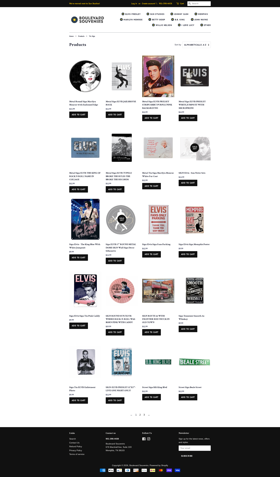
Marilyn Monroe (132, 19)
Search (72, 439)
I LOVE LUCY (187, 25)
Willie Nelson (163, 25)
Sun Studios (156, 14)
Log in (134, 3)
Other (207, 25)
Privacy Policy (75, 450)
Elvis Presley (132, 14)
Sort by (178, 44)
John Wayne (201, 19)
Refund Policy (75, 446)
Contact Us (74, 443)
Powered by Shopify (159, 465)
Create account (148, 3)
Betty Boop (158, 19)
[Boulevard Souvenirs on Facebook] (144, 439)
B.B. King (179, 19)
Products (81, 36)
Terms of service (76, 454)
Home (71, 36)
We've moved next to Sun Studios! (84, 3)
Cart (182, 3)
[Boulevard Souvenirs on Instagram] (148, 439)
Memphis (202, 14)
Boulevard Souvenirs (138, 465)
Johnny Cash (181, 14)
